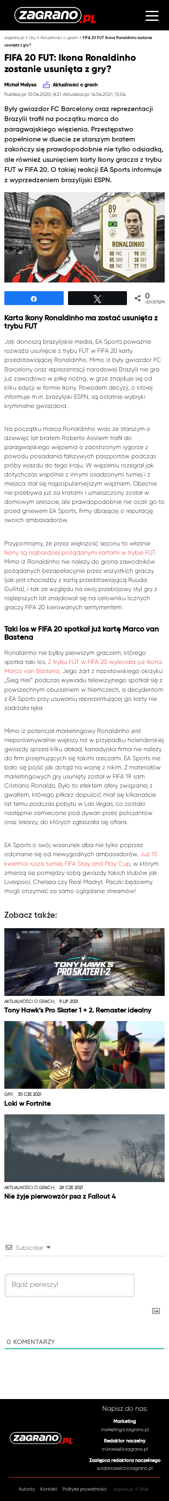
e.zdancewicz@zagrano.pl (125, 1468)
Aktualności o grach (59, 37)
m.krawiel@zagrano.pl (125, 1449)
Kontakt (48, 1489)
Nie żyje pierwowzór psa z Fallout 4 (60, 1196)
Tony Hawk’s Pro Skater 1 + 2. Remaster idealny (77, 1010)
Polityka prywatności (84, 1489)
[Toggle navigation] (152, 15)
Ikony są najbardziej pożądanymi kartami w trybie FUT (79, 552)
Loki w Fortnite (27, 1103)
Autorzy (27, 1489)
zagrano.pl (14, 37)
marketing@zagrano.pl (125, 1429)
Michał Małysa (20, 85)
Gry (32, 37)
